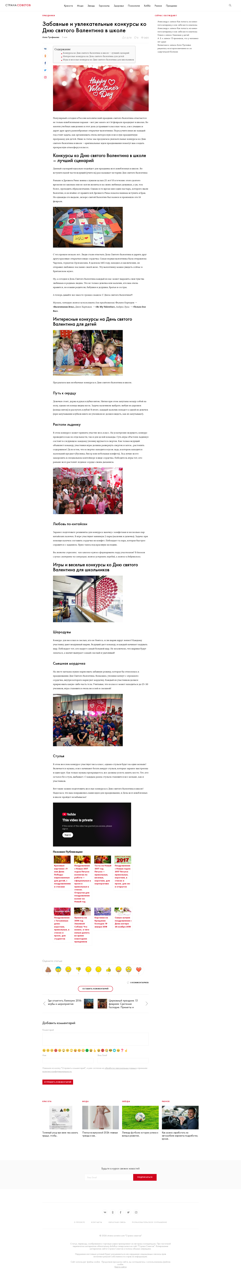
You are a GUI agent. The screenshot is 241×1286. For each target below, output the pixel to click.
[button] (44, 1004)
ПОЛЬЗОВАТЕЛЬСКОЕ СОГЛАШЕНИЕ (149, 1222)
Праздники (171, 5)
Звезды (91, 5)
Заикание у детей (180, 34)
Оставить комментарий (95, 989)
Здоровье (119, 5)
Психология (134, 5)
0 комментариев (139, 983)
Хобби (147, 5)
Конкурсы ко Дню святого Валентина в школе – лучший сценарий (96, 53)
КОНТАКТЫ (96, 1222)
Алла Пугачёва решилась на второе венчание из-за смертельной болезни (175, 48)
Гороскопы (104, 5)
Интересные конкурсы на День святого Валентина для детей (93, 56)
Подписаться (144, 1177)
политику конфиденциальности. (57, 1071)
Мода (80, 5)
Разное (158, 5)
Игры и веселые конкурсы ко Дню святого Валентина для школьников (98, 59)
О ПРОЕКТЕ (79, 1222)
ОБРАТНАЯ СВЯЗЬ (117, 1222)
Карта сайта (120, 1267)
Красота (68, 5)
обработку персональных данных (120, 1068)
